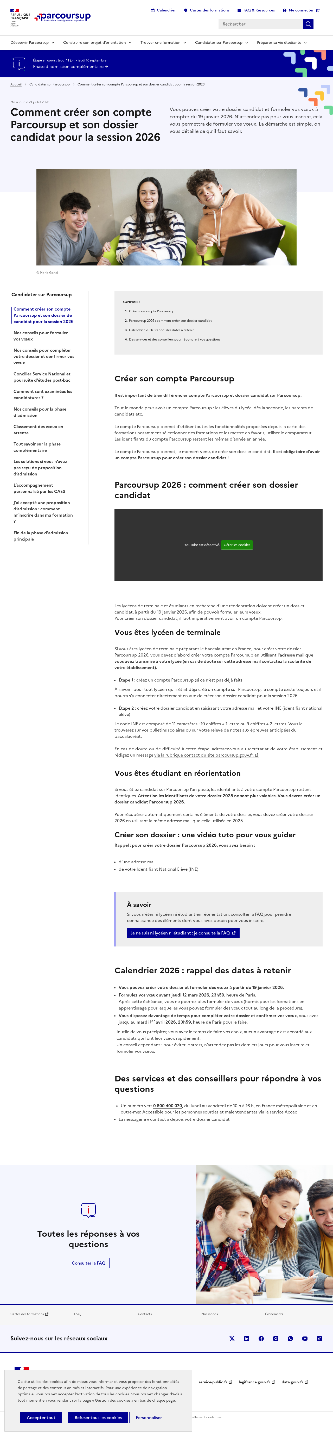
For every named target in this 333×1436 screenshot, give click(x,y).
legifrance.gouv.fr (254, 1382)
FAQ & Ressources (259, 10)
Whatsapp (290, 1338)
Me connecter (301, 10)
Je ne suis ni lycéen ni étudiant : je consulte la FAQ (180, 933)
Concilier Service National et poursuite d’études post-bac (42, 377)
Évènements (274, 1314)
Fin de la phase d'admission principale (41, 536)
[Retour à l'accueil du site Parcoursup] (62, 18)
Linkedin (246, 1338)
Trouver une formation (160, 42)
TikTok (319, 1338)
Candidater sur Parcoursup (218, 42)
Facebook (261, 1338)
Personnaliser (149, 1417)
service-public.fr (213, 1382)
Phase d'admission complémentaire (69, 66)
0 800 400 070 (167, 1106)
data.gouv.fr (292, 1382)
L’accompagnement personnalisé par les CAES (39, 488)
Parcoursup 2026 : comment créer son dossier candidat (170, 320)
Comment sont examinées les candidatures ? (43, 394)
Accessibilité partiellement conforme (193, 1417)
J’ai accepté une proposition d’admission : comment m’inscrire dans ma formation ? (43, 511)
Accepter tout (41, 1417)
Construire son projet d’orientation (94, 42)
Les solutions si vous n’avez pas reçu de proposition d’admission (40, 467)
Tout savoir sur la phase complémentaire (37, 447)
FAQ (77, 1314)
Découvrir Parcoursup (29, 42)
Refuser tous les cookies (98, 1417)
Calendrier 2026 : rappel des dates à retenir (161, 330)
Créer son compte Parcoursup (151, 311)
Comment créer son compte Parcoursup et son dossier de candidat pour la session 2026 (44, 315)
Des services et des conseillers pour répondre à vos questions (174, 339)
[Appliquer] (308, 24)
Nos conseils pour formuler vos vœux (41, 336)
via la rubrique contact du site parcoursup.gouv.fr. (204, 755)
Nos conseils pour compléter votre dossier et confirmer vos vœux (44, 356)
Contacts (145, 1314)
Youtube (305, 1338)
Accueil (16, 84)
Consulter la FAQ (88, 1263)
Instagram (276, 1338)
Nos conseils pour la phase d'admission (40, 412)
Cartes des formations (209, 10)
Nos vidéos (209, 1314)
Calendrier (166, 10)
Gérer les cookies (237, 544)
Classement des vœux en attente (38, 429)
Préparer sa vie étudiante (279, 42)
